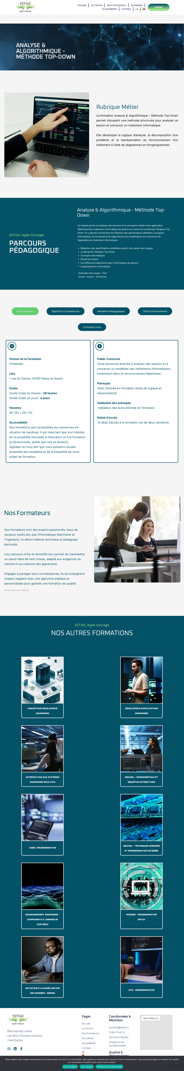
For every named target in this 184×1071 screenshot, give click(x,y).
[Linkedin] (15, 1048)
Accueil (82, 5)
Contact (126, 9)
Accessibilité (109, 9)
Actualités (136, 5)
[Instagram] (9, 1048)
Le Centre (96, 5)
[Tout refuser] (176, 1065)
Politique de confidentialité (109, 1067)
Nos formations (116, 5)
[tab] (25, 311)
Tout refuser (87, 1067)
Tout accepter (70, 1067)
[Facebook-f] (21, 1048)
